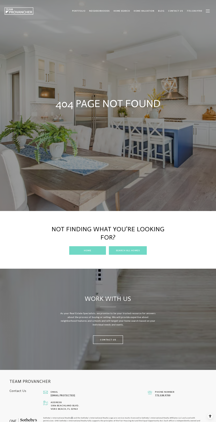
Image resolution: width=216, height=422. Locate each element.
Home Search (122, 11)
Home (87, 250)
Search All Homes (128, 250)
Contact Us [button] (108, 339)
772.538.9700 (162, 395)
